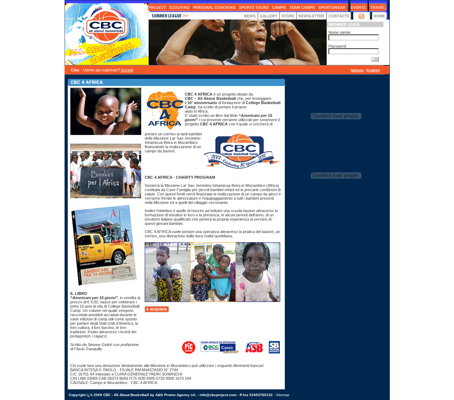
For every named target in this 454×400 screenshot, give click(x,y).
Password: (337, 46)
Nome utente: (339, 32)
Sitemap (282, 395)
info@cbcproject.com (218, 395)
